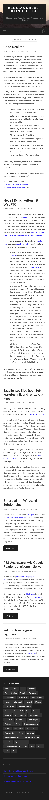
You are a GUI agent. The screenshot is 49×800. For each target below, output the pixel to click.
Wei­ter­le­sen (11, 548)
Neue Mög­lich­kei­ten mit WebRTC (20, 202)
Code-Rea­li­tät (13, 47)
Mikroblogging (34, 715)
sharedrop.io (34, 267)
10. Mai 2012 (8, 403)
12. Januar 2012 (10, 509)
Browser (31, 689)
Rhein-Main (18, 728)
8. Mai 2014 (8, 209)
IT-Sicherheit (10, 706)
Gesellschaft (23, 697)
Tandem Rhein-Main (12, 746)
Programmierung (31, 724)
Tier (25, 746)
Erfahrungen (10, 697)
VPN (7, 751)
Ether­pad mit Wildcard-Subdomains (20, 503)
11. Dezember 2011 (11, 571)
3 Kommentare (29, 639)
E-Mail (22, 693)
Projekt (8, 728)
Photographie (33, 720)
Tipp (32, 746)
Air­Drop (13, 255)
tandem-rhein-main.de (16, 517)
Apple (7, 689)
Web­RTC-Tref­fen (23, 244)
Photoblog (20, 720)
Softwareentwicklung (13, 737)
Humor (7, 702)
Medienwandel (20, 715)
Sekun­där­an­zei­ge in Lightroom (17, 632)
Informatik (18, 702)
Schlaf (21, 733)
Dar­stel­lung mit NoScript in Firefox (18, 771)
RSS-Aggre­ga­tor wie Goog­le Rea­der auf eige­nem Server (23, 565)
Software (30, 733)
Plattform (8, 724)
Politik (18, 724)
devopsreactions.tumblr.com (15, 184)
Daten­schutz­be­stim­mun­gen (15, 776)
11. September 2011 (11, 639)
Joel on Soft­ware (36, 414)
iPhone (38, 702)
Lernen (36, 711)
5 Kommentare (29, 571)
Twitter (40, 746)
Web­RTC (27, 217)
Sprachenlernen (21, 742)
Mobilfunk (9, 720)
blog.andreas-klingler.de (24, 9)
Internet (29, 702)
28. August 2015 (10, 51)
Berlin (15, 689)
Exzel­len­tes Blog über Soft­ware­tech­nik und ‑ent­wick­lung (23, 394)
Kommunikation (24, 706)
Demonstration (11, 693)
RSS (28, 728)
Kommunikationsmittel (14, 711)
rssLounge (38, 597)
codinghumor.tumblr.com (14, 187)
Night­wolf (30, 594)
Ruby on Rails (10, 733)
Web (14, 751)
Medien (8, 715)
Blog (22, 689)
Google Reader (36, 697)
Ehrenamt (32, 693)
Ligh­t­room (31, 653)
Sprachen (8, 742)
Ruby (35, 728)
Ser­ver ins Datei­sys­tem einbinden (17, 781)
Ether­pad (30, 514)
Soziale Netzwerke (32, 737)
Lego (28, 711)
